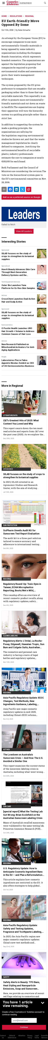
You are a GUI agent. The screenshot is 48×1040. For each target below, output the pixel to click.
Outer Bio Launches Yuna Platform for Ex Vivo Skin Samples (18, 286)
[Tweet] (22, 189)
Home (4, 16)
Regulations (16, 16)
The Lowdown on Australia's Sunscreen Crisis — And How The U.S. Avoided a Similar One (23, 757)
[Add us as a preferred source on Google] (28, 189)
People (4, 357)
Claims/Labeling (10, 636)
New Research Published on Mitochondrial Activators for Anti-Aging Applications (18, 347)
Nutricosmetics (7, 325)
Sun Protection (10, 525)
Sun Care (7, 806)
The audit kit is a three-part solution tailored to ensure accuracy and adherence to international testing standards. (22, 541)
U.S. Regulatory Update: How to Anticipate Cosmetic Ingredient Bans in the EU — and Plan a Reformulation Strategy (23, 872)
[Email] (4, 189)
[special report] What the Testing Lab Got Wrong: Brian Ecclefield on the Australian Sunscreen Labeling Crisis (23, 814)
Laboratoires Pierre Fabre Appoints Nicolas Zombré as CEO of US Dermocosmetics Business (18, 363)
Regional (29, 16)
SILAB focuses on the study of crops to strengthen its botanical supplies (18, 256)
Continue (24, 1027)
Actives (4, 295)
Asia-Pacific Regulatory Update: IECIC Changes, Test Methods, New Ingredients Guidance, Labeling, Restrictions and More (23, 701)
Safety (6, 977)
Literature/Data (10, 415)
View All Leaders (24, 231)
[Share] (10, 189)
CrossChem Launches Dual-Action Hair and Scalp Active (18, 300)
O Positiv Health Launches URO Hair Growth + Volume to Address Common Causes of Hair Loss (18, 331)
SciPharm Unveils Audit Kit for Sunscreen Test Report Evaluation (21, 532)
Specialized (6, 266)
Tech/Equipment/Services (11, 282)
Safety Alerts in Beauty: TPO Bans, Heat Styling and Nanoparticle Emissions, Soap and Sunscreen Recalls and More (21, 985)
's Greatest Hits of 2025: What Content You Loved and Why (21, 422)
